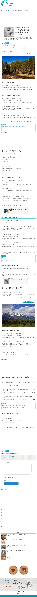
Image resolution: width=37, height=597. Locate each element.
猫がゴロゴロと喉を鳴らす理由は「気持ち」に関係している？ (14, 257)
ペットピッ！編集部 (10, 456)
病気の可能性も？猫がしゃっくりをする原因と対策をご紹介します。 (15, 405)
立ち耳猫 (16, 453)
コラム (2, 526)
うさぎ (2, 515)
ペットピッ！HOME (4, 10)
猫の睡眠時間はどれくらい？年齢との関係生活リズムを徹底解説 (14, 126)
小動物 (2, 523)
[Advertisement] (18, 18)
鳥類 (2, 518)
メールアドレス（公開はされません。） (9, 477)
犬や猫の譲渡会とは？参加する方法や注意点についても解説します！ (15, 407)
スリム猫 (5, 453)
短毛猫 (13, 453)
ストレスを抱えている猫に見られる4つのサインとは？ (12, 260)
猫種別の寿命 (9, 453)
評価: (5, 480)
